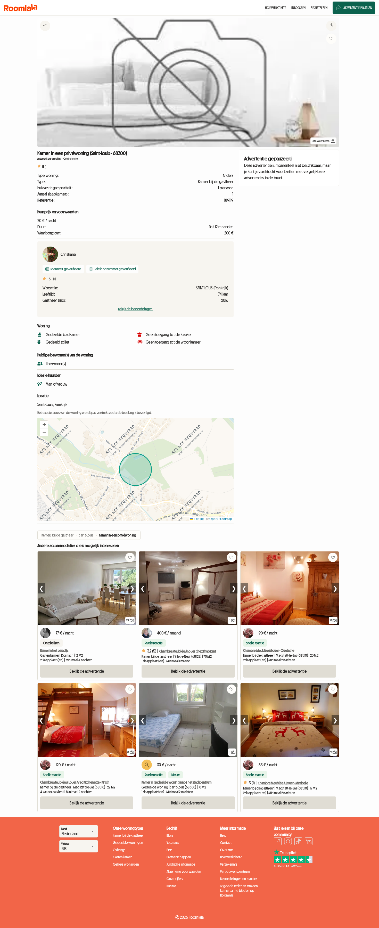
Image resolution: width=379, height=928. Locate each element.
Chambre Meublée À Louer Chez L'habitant (187, 651)
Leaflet (198, 518)
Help (223, 835)
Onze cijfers (175, 879)
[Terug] (45, 32)
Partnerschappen (179, 857)
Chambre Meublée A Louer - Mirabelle (283, 783)
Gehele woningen (126, 864)
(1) (54, 279)
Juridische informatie (181, 864)
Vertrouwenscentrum (235, 871)
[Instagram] (288, 842)
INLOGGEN (298, 8)
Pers (169, 850)
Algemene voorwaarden (184, 871)
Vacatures (173, 842)
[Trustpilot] (293, 866)
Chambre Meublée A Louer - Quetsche (268, 650)
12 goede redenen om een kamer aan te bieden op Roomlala (239, 890)
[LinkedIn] (308, 842)
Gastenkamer (122, 857)
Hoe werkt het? (231, 857)
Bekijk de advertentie (87, 671)
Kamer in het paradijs (54, 650)
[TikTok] (298, 842)
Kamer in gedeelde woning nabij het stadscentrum (176, 782)
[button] (44, 424)
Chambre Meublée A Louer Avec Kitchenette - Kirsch (74, 782)
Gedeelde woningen (128, 842)
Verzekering (228, 864)
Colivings (119, 850)
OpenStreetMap (220, 518)
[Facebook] (278, 842)
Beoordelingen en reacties (238, 879)
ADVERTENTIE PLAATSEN (357, 8)
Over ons (226, 850)
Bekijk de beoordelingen (135, 309)
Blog (170, 835)
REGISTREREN (319, 8)
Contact (226, 842)
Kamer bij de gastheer (128, 835)
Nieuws (171, 886)
